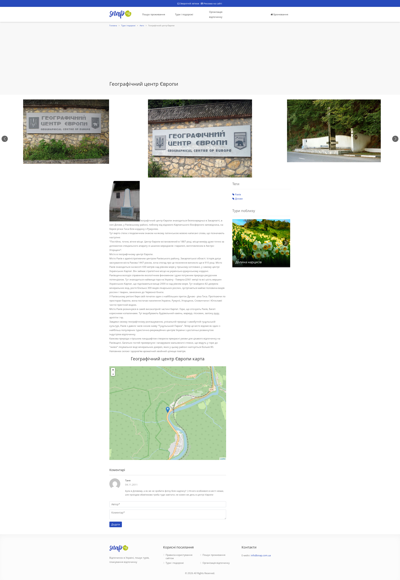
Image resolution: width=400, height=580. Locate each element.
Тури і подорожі (184, 14)
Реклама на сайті (212, 3)
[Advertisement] (200, 57)
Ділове (238, 198)
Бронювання (280, 14)
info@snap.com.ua (261, 555)
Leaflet (222, 458)
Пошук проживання (153, 14)
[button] (395, 139)
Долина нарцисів (248, 262)
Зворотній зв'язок (189, 3)
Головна (113, 25)
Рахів (237, 194)
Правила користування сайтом (179, 556)
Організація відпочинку (215, 14)
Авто (142, 25)
